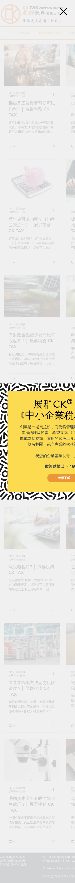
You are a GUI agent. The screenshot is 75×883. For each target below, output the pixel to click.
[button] (63, 11)
